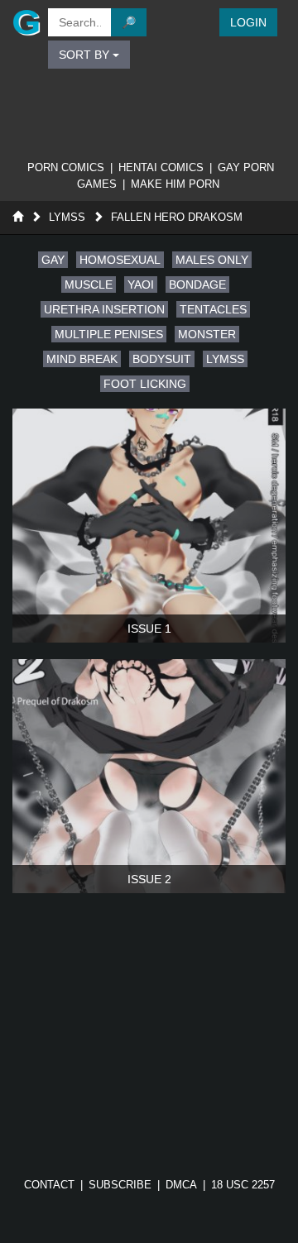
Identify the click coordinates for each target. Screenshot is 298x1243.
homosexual (120, 259)
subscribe (120, 1184)
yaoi (140, 284)
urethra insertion (104, 309)
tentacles (213, 309)
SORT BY (86, 54)
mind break (82, 359)
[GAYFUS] (22, 22)
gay (53, 259)
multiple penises (109, 334)
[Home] (17, 217)
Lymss (67, 217)
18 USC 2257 (243, 1184)
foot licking (144, 383)
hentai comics (161, 167)
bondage (197, 284)
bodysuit (161, 359)
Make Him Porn (175, 184)
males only (211, 259)
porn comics (65, 167)
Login (248, 22)
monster (207, 334)
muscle (89, 284)
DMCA (181, 1184)
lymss (225, 359)
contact (49, 1184)
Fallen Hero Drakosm (177, 217)
